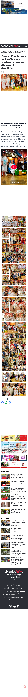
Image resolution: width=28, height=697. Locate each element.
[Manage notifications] (25, 686)
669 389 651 (14, 574)
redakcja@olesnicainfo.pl (16, 577)
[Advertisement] (14, 28)
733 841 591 (19, 574)
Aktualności (10, 51)
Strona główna (4, 51)
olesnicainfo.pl (8, 596)
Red (13, 71)
